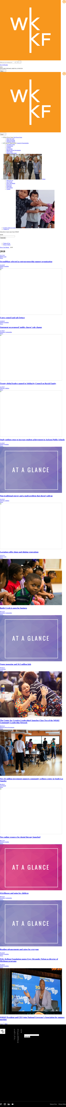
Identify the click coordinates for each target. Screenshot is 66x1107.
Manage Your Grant (11, 153)
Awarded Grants (10, 144)
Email (1, 234)
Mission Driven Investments (13, 150)
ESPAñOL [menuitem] (8, 68)
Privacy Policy (7, 244)
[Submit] (19, 62)
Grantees (8, 147)
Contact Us (6, 229)
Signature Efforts (10, 141)
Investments (9, 149)
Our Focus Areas (17, 137)
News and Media (10, 183)
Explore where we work (9, 227)
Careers (8, 189)
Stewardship (9, 187)
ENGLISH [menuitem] (3, 68)
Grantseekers (9, 146)
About (43, 179)
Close (2, 134)
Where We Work (10, 140)
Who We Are (9, 180)
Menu (2, 71)
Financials (9, 186)
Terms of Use (6, 243)
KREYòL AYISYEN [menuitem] (17, 68)
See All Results (4, 65)
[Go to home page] (33, 60)
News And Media (4, 247)
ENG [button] (1, 67)
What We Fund (10, 138)
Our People (9, 182)
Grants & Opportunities (23, 143)
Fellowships (9, 151)
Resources (9, 184)
